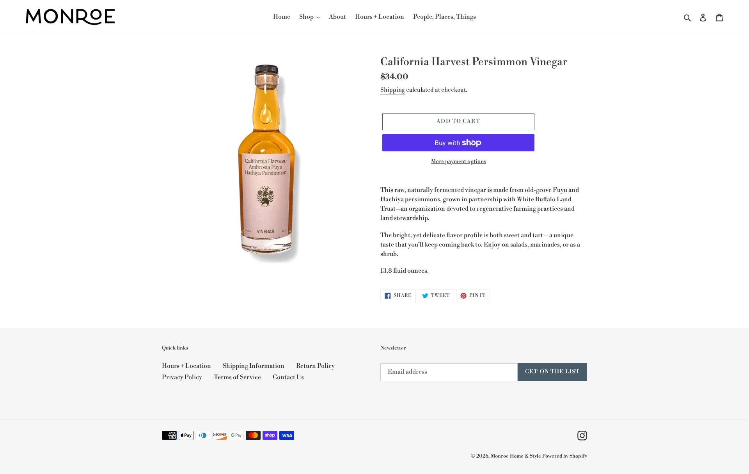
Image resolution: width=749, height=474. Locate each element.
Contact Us (288, 377)
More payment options (458, 161)
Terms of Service (237, 377)
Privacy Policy (182, 377)
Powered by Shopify (564, 456)
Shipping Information (253, 366)
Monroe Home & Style (516, 456)
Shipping (392, 90)
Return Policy (315, 366)
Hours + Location (186, 366)
